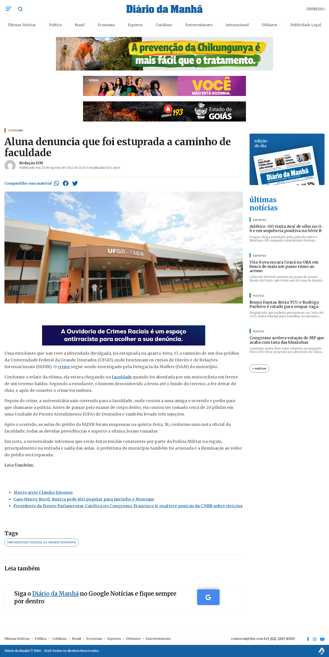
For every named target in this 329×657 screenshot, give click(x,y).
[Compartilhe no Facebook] (65, 183)
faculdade (122, 377)
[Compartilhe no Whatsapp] (56, 183)
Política (55, 25)
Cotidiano (164, 25)
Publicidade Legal (306, 25)
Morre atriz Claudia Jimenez (43, 492)
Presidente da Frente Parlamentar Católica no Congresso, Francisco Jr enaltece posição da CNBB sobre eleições (128, 505)
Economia (106, 25)
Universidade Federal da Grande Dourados (41, 542)
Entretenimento (198, 25)
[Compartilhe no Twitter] (75, 183)
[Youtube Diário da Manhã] (322, 639)
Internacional (237, 25)
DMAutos (269, 25)
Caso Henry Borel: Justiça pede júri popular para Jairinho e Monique (83, 499)
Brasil (80, 25)
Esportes (135, 25)
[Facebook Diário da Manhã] (308, 639)
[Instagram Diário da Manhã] (314, 639)
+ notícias (259, 368)
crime (64, 366)
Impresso (316, 9)
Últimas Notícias (22, 25)
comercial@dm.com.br (249, 639)
